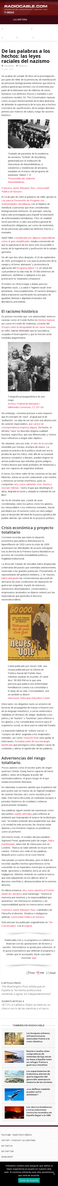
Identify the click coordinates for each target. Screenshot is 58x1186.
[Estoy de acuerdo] (54, 1173)
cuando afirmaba (23, 813)
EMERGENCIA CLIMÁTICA (17, 28)
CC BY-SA (38, 407)
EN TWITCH (7, 1146)
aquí (34, 957)
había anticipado (10, 578)
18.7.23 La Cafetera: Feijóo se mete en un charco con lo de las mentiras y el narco (25, 1006)
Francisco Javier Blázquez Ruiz (18, 188)
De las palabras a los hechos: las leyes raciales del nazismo (25, 56)
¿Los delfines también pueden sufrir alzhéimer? (38, 1092)
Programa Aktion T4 (27, 268)
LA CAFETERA (20, 19)
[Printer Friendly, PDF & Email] (41, 973)
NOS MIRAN (25, 37)
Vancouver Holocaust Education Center (29, 698)
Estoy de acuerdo (29, 1180)
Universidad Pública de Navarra (27, 917)
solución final (31, 737)
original (28, 925)
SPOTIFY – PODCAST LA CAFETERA (18, 1140)
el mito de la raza (40, 443)
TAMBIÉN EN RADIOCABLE (28, 1025)
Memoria (23, 66)
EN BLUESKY (7, 1157)
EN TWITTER (7, 1151)
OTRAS (39, 37)
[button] (55, 4)
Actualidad (9, 66)
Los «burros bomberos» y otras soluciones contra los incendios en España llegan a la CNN (39, 1111)
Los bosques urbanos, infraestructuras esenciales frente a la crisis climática (38, 1037)
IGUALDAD (39, 28)
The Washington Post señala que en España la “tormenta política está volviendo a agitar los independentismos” (26, 990)
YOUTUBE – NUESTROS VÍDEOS (16, 1135)
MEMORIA (10, 37)
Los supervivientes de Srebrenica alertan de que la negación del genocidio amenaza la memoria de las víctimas (39, 1077)
